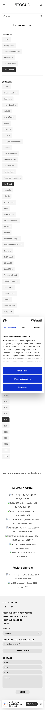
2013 (6, 426)
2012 (6, 432)
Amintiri (7, 111)
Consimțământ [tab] (9, 327)
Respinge (22, 387)
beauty (6, 123)
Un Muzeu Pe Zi (10, 305)
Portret (7, 233)
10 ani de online (10, 105)
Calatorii (7, 129)
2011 (5, 438)
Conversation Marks (12, 51)
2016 (6, 408)
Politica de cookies (12, 620)
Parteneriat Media (11, 220)
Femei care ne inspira (12, 178)
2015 (6, 414)
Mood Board (9, 70)
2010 (6, 444)
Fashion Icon (9, 172)
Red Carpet (8, 257)
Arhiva (5, 623)
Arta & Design (9, 117)
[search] (41, 16)
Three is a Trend (10, 275)
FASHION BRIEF (10, 166)
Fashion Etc (8, 57)
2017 (6, 401)
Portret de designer (11, 239)
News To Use (9, 214)
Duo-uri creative (10, 154)
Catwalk (7, 135)
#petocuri (8, 99)
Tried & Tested (9, 293)
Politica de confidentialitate (17, 613)
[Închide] (41, 704)
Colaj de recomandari (12, 141)
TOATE (6, 39)
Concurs (7, 147)
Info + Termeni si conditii (14, 616)
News (6, 208)
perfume (7, 226)
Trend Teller (8, 287)
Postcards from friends (13, 245)
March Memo (9, 202)
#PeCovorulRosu (10, 93)
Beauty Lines (9, 45)
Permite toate (22, 371)
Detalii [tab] (24, 327)
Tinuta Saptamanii (11, 281)
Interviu (7, 196)
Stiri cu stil (8, 263)
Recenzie (7, 251)
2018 (6, 395)
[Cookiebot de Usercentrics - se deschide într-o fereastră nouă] (31, 320)
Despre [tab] (37, 327)
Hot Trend (8, 184)
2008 (6, 456)
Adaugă (30, 704)
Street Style (8, 269)
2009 (6, 450)
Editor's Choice (10, 160)
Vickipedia (8, 312)
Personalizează (21, 379)
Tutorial (7, 299)
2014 (6, 420)
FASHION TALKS (10, 64)
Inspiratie (7, 190)
